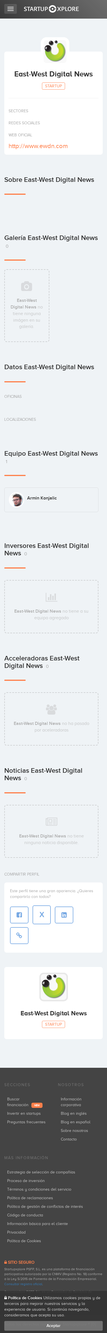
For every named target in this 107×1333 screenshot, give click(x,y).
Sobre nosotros (74, 1130)
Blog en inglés (74, 1113)
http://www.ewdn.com (38, 146)
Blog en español (75, 1122)
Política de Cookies (24, 1241)
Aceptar (53, 1325)
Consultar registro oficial (23, 1284)
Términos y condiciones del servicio (39, 1189)
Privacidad (16, 1232)
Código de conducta (25, 1215)
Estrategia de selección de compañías (41, 1172)
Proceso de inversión (26, 1181)
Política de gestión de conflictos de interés (45, 1206)
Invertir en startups (24, 1113)
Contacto (69, 1139)
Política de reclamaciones (30, 1198)
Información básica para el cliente (37, 1224)
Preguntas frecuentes (26, 1122)
